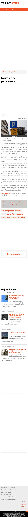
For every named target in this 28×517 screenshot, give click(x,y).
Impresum (23, 506)
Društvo (14, 71)
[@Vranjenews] (14, 127)
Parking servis (8, 211)
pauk (15, 217)
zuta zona (6, 217)
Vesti (9, 71)
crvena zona (18, 214)
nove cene (6, 214)
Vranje (19, 211)
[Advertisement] (14, 25)
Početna (4, 71)
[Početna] (10, 3)
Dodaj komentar (14, 254)
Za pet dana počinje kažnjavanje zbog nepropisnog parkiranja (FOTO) (14, 204)
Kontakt (24, 501)
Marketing (23, 504)
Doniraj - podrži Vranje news (14, 9)
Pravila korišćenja (21, 508)
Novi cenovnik (5, 193)
